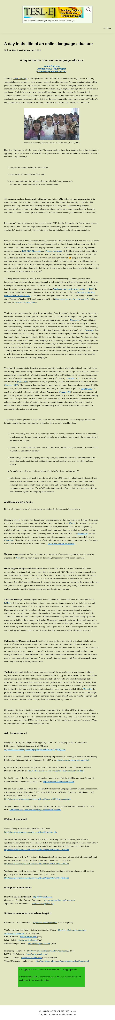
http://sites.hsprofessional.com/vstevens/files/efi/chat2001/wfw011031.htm (36, 849)
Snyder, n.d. (86, 388)
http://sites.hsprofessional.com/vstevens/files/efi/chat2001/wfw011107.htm (36, 863)
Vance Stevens (52, 66)
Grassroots (89, 330)
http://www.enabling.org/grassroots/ (59, 900)
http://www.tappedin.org (43, 903)
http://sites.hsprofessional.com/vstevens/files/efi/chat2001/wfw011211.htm (36, 877)
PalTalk (7, 602)
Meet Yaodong (19, 78)
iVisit (17, 557)
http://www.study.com (42, 896)
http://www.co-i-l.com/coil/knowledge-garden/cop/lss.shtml (35, 809)
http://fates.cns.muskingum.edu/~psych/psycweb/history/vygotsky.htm (34, 749)
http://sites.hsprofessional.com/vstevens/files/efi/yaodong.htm (30, 831)
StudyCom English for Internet (61, 543)
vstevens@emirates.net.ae (51, 71)
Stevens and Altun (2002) (25, 302)
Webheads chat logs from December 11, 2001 (73, 288)
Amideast (42, 69)
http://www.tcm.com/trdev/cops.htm (58, 781)
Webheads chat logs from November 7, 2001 (74, 299)
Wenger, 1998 (65, 391)
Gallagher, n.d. (73, 378)
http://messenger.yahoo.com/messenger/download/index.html (62, 960)
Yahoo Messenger (54, 250)
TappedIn (87, 688)
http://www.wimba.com (31, 957)
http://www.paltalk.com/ (37, 954)
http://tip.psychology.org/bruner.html (73, 759)
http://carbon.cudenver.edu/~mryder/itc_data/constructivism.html (55, 770)
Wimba (72, 523)
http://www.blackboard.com (45, 922)
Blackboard (82, 533)
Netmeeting (75, 319)
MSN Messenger (34, 250)
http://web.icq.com (28, 936)
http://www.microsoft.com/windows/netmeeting (47, 950)
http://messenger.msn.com (39, 943)
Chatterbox (9, 540)
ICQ (24, 250)
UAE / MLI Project (56, 69)
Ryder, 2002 (22, 381)
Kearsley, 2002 (11, 384)
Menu (109, 28)
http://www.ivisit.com (27, 940)
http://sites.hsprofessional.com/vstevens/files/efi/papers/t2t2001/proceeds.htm (37, 798)
